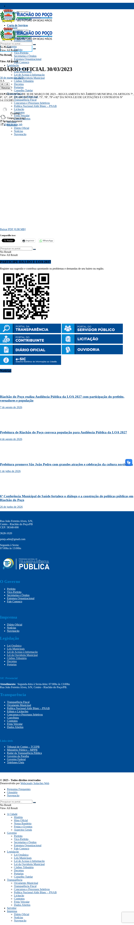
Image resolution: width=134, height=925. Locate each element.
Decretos (19, 84)
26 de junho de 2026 (11, 506)
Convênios (13, 717)
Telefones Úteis (15, 762)
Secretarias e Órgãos (25, 55)
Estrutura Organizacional (27, 59)
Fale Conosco (21, 62)
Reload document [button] (12, 121)
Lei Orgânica (14, 645)
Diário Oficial (14, 624)
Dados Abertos (15, 727)
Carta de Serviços (17, 25)
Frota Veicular (15, 723)
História (18, 817)
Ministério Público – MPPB (22, 749)
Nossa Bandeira (22, 823)
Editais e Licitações (17, 711)
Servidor (11, 908)
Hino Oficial (21, 820)
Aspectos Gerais (23, 829)
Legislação (13, 65)
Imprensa (12, 911)
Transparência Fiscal (19, 6)
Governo (12, 46)
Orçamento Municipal (19, 705)
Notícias (11, 627)
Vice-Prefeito (21, 52)
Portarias (19, 87)
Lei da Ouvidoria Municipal (29, 77)
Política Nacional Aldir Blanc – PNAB (28, 708)
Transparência (14, 879)
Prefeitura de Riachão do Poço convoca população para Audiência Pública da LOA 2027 (63, 432)
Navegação (13, 630)
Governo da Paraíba (18, 756)
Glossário (12, 792)
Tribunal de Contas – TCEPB (23, 746)
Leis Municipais (16, 648)
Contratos (12, 720)
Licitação (19, 895)
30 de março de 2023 (11, 77)
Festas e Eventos (23, 826)
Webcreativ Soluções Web (34, 783)
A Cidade (12, 814)
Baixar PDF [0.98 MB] (13, 229)
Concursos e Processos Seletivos (32, 102)
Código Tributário (24, 81)
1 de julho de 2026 (10, 471)
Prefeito (18, 49)
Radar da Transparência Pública (24, 753)
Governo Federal (16, 759)
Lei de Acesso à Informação (29, 74)
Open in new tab (12, 124)
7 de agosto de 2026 (11, 407)
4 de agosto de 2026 (11, 439)
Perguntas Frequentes (19, 789)
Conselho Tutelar (23, 90)
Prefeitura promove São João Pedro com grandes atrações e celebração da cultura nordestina (66, 464)
